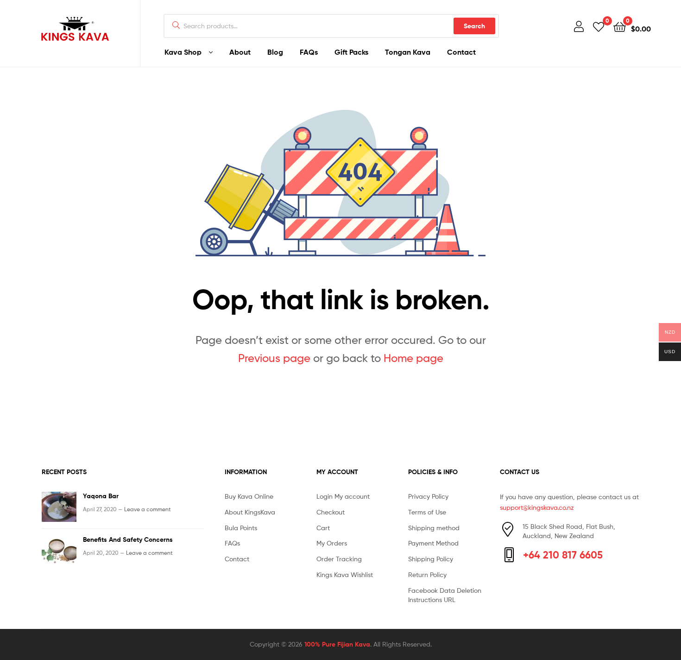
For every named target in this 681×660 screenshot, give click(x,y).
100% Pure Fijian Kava (337, 644)
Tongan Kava (407, 52)
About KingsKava (250, 512)
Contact (461, 52)
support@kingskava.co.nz (537, 507)
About (240, 52)
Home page (413, 358)
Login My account (343, 496)
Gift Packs (351, 52)
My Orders (331, 543)
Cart (323, 528)
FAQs (309, 52)
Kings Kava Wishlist (344, 574)
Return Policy (427, 574)
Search (474, 26)
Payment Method (433, 543)
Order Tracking (339, 559)
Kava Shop (183, 52)
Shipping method (434, 528)
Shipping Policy (430, 559)
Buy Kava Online (249, 496)
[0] (598, 26)
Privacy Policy (428, 496)
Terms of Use (427, 512)
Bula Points (241, 528)
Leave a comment (147, 509)
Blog (275, 52)
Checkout (330, 512)
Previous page (274, 358)
